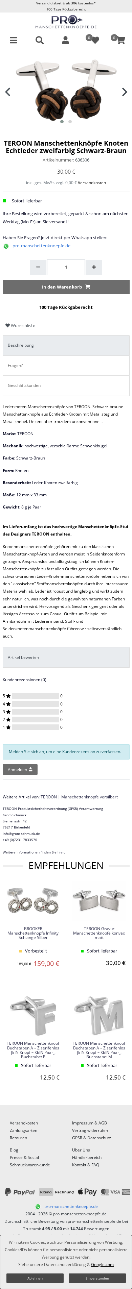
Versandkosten (92, 182)
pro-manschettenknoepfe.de (41, 246)
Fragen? (15, 365)
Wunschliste (22, 325)
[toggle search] (40, 40)
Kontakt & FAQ (85, 1165)
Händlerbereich (87, 1157)
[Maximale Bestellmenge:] (94, 267)
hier (61, 852)
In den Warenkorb (62, 287)
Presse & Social (24, 1157)
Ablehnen (35, 1278)
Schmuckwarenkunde (30, 1165)
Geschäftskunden (24, 385)
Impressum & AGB (89, 1123)
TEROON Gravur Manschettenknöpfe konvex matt (99, 933)
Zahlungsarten (23, 1130)
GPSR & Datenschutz (91, 1138)
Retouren (18, 1138)
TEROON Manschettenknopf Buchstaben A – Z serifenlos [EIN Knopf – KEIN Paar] (33, 1050)
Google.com (102, 1264)
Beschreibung (21, 345)
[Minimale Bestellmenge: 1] (38, 267)
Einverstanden (97, 1278)
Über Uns (81, 1150)
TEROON (49, 797)
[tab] (66, 345)
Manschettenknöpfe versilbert (89, 797)
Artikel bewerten (23, 657)
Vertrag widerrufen (90, 1130)
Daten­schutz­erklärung (65, 1264)
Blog (14, 1150)
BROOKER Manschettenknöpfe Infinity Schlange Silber (33, 933)
